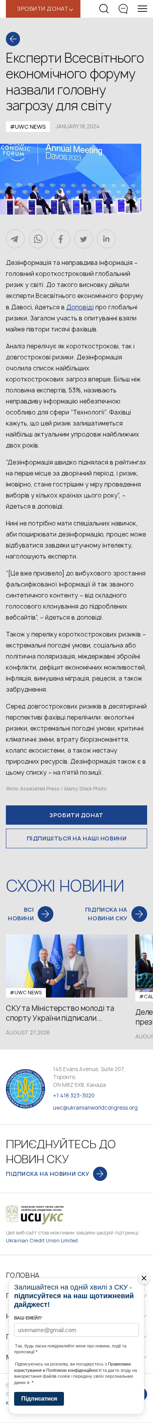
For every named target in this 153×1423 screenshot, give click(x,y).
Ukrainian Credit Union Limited (42, 1240)
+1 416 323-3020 (74, 1095)
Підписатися (39, 1398)
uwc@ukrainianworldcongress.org (95, 1107)
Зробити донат (76, 815)
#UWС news (28, 126)
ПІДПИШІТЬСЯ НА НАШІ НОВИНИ (77, 838)
